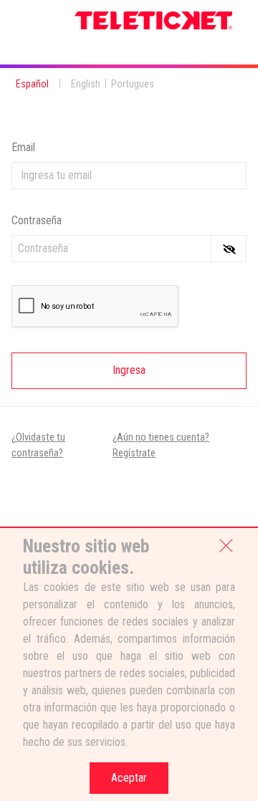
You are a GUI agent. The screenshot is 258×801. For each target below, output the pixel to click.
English (85, 84)
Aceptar (129, 778)
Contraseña (36, 220)
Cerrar (226, 544)
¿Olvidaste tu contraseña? (38, 445)
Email (23, 147)
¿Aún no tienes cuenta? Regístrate (161, 445)
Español (32, 84)
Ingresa (129, 370)
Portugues (132, 84)
